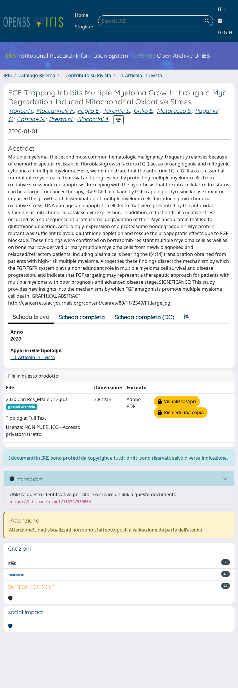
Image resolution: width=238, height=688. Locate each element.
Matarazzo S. (174, 110)
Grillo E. (143, 110)
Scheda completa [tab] (82, 317)
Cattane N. (31, 119)
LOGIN (225, 32)
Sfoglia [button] (82, 26)
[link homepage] (35, 21)
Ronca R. (21, 110)
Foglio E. (88, 110)
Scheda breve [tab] (31, 316)
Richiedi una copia (183, 412)
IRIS (7, 75)
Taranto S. (116, 110)
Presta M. (61, 119)
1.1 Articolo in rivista (140, 75)
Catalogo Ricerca (36, 75)
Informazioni (28, 479)
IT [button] (220, 9)
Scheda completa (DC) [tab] (144, 317)
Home (81, 15)
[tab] (187, 317)
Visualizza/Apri (179, 401)
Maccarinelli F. (55, 110)
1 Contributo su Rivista (86, 75)
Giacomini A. (93, 119)
